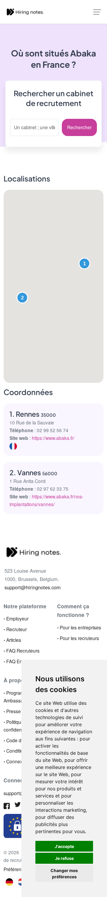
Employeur (17, 618)
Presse (13, 711)
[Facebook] (7, 806)
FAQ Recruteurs (23, 650)
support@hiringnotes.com (32, 587)
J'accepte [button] (64, 846)
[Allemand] (10, 881)
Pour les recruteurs (79, 638)
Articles (13, 640)
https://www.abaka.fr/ (53, 438)
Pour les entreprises (80, 627)
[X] (18, 806)
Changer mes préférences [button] (64, 873)
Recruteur (16, 629)
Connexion (17, 761)
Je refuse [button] (64, 858)
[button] (84, 263)
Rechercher (79, 127)
